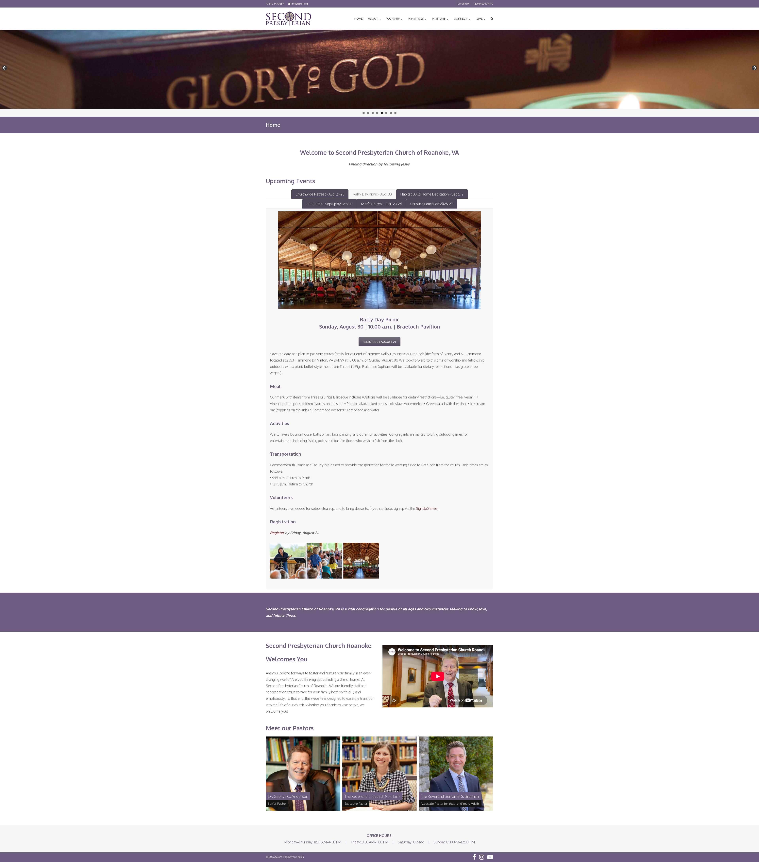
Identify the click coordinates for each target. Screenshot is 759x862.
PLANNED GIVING (483, 3)
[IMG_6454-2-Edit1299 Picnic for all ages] (324, 561)
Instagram (481, 857)
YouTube (490, 857)
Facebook (474, 857)
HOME (358, 18)
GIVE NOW (463, 3)
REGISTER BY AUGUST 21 (379, 341)
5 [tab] (382, 113)
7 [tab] (391, 113)
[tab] (319, 194)
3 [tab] (373, 113)
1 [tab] (364, 113)
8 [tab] (395, 113)
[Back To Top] (749, 852)
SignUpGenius (426, 508)
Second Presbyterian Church (289, 856)
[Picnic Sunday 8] (361, 561)
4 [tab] (377, 113)
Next (754, 68)
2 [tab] (368, 113)
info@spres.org (300, 3)
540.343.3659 (276, 3)
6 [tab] (386, 113)
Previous (5, 68)
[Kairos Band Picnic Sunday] (288, 561)
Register (277, 533)
